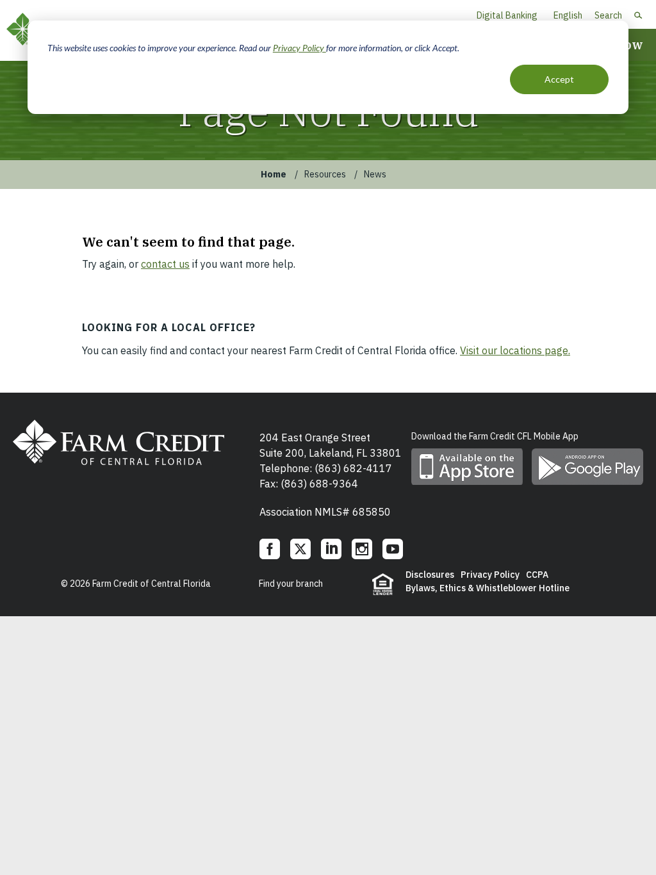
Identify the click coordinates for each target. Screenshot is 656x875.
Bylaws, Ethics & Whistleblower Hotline (488, 588)
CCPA (537, 574)
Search (608, 15)
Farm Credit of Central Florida (118, 442)
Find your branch (291, 583)
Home (273, 174)
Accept (559, 79)
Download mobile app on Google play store (587, 466)
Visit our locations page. (515, 350)
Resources (325, 174)
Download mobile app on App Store (467, 466)
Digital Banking (507, 15)
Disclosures (430, 574)
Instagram (362, 549)
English (568, 15)
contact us (165, 264)
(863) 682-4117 (353, 468)
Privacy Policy (299, 47)
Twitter (300, 549)
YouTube (392, 549)
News (375, 174)
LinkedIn (331, 549)
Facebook (269, 549)
